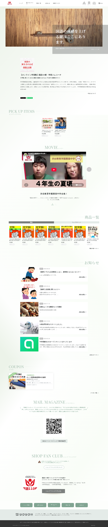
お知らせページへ (94, 354)
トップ (21, 3)
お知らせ (47, 3)
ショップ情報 (26, 505)
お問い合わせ (40, 505)
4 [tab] (101, 29)
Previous (19, 169)
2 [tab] (101, 20)
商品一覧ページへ (94, 248)
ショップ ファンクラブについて (54, 467)
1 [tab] (101, 16)
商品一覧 (38, 3)
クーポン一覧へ (94, 392)
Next (89, 169)
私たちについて (29, 3)
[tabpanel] (54, 178)
